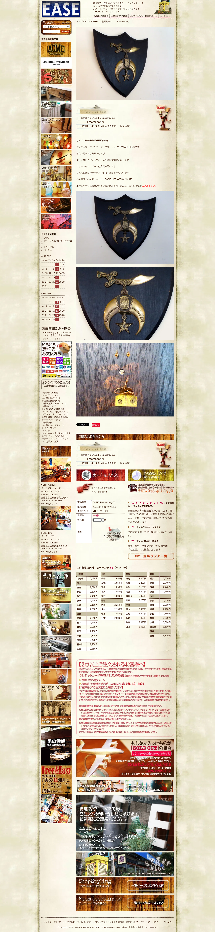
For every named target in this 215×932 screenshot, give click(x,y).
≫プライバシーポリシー (53, 420)
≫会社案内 (47, 423)
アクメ (47, 238)
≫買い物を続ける (100, 491)
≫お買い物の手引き (51, 398)
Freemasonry (123, 21)
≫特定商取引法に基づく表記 (55, 417)
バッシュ (48, 250)
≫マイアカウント (50, 395)
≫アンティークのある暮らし (55, 436)
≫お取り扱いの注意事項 (53, 409)
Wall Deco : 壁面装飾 (100, 21)
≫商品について (49, 406)
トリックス (49, 247)
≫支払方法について (51, 401)
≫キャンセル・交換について (55, 412)
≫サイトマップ (49, 428)
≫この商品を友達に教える (104, 488)
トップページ (82, 21)
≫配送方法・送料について (54, 404)
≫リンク (46, 431)
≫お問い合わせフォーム (53, 425)
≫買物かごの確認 (50, 393)
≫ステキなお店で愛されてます (56, 433)
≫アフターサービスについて (55, 414)
